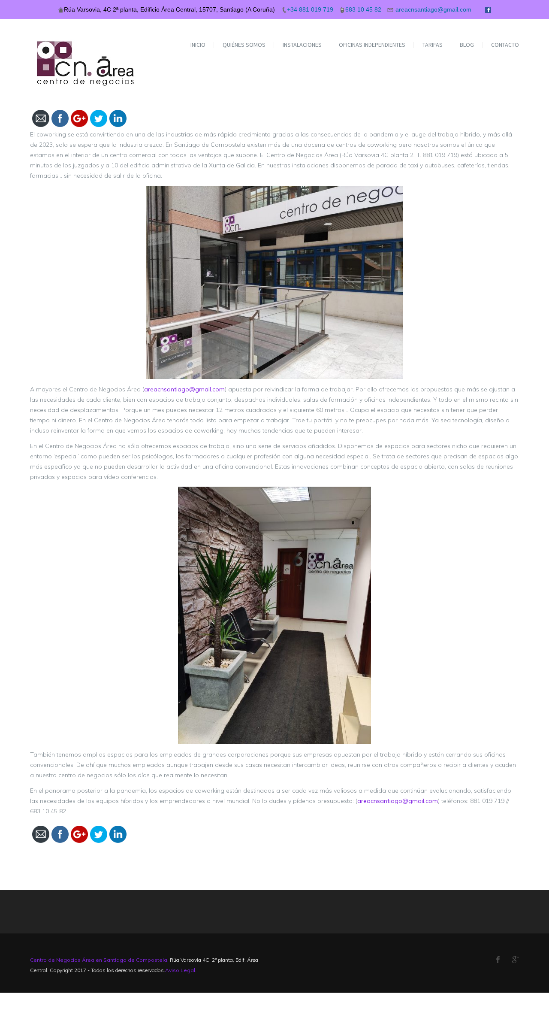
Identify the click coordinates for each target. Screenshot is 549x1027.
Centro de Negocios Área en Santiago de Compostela (98, 960)
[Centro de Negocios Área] (86, 53)
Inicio (197, 44)
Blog (467, 44)
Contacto (505, 44)
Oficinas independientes (372, 44)
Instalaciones (302, 44)
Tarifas (432, 44)
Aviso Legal (180, 970)
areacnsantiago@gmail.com (184, 389)
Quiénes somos (244, 44)
